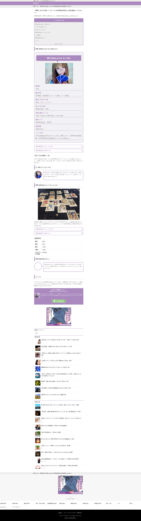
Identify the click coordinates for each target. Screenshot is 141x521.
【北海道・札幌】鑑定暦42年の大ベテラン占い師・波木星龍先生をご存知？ (61, 411)
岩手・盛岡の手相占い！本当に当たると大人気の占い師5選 (56, 452)
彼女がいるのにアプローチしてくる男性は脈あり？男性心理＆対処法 (59, 465)
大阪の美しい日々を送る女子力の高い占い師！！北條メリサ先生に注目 (60, 340)
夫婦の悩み (62, 503)
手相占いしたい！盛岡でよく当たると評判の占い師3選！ (56, 445)
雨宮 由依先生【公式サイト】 (43, 150)
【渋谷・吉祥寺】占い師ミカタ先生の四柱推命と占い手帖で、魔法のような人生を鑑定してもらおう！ (61, 375)
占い (38, 6)
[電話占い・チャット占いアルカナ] (70, 493)
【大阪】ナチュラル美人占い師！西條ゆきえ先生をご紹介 (56, 360)
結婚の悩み (3, 503)
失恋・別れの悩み (40, 503)
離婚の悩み (74, 503)
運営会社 (79, 513)
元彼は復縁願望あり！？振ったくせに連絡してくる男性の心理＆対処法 (60, 459)
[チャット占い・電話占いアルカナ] (58, 325)
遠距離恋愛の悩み (52, 503)
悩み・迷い (109, 503)
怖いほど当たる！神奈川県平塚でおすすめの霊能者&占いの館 (57, 439)
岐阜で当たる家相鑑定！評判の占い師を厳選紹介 (54, 425)
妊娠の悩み (85, 503)
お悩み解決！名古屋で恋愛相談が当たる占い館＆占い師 (56, 388)
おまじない (3, 507)
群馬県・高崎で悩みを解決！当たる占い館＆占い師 (54, 381)
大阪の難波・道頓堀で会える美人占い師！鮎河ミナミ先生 (56, 346)
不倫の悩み (15, 503)
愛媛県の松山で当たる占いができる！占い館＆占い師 (55, 367)
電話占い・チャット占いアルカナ (67, 513)
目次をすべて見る (59, 44)
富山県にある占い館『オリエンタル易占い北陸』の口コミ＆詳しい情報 (60, 405)
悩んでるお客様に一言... (42, 27)
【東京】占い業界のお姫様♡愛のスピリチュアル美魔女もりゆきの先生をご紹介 (61, 354)
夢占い (131, 503)
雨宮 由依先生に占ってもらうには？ (43, 32)
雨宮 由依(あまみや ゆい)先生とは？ (42, 24)
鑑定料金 (38, 35)
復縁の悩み (27, 503)
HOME (34, 6)
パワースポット (16, 507)
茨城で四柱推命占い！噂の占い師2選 (51, 432)
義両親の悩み (97, 503)
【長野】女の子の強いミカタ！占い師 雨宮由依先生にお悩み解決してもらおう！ (56, 6)
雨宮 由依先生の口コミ (40, 38)
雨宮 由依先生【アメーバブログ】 (45, 146)
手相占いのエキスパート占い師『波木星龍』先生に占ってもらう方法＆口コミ (61, 419)
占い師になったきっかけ (40, 29)
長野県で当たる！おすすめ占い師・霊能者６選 (53, 394)
